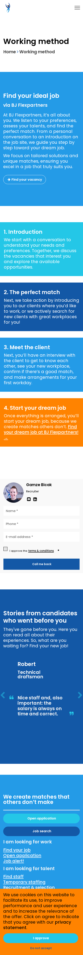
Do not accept (41, 948)
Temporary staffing (24, 882)
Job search (41, 831)
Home (9, 52)
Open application (41, 818)
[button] (2, 696)
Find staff (13, 876)
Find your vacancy (26, 179)
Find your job (17, 850)
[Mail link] (29, 499)
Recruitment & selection (29, 887)
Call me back (41, 564)
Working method (37, 52)
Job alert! (13, 861)
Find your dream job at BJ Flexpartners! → (41, 432)
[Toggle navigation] (77, 8)
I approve (41, 938)
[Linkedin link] (35, 499)
